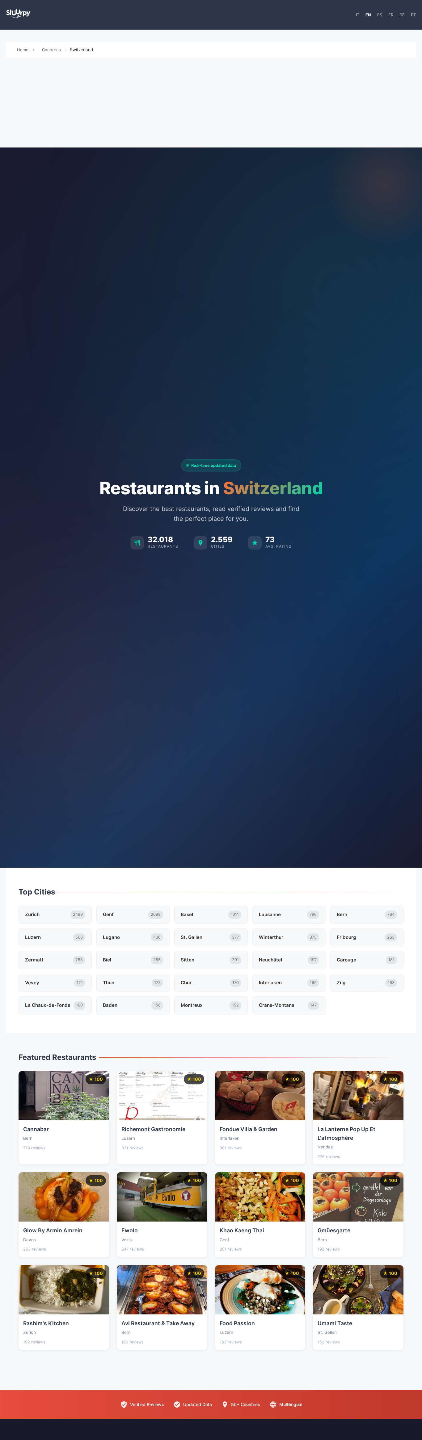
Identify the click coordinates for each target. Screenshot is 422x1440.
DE (402, 14)
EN (368, 14)
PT (413, 14)
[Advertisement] (211, 104)
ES (379, 14)
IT (357, 14)
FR (390, 14)
